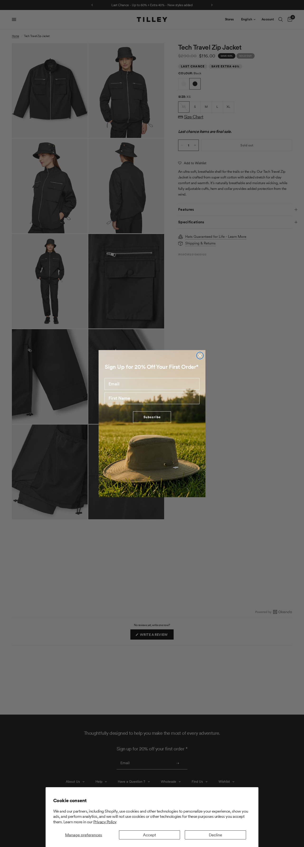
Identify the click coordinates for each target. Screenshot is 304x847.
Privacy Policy (105, 821)
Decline (215, 835)
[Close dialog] (200, 355)
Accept (149, 835)
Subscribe (152, 417)
